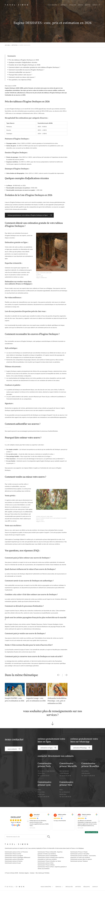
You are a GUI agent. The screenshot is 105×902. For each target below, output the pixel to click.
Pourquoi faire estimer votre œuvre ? (20, 75)
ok (48, 836)
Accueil (7, 45)
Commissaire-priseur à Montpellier (47, 855)
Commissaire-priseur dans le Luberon (81, 859)
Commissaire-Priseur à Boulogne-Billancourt (17, 857)
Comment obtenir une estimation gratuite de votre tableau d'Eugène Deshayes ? (34, 67)
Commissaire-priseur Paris (45, 765)
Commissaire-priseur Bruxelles (90, 765)
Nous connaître (52, 4)
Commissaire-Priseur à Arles (13, 853)
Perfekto (47, 873)
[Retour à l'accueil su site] (16, 4)
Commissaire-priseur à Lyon (13, 863)
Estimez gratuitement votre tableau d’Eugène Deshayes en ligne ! (28, 215)
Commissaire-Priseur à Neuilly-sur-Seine (49, 861)
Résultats (88, 4)
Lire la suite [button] (56, 827)
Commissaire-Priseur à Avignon (14, 855)
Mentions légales (24, 873)
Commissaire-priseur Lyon (45, 783)
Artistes (80, 4)
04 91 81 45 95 (66, 775)
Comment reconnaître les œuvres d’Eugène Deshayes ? (26, 70)
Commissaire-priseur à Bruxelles (14, 859)
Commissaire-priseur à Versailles (79, 853)
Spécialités (72, 4)
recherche (99, 5)
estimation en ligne (46, 748)
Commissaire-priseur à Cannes (14, 861)
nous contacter (86, 64)
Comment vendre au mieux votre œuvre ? (22, 77)
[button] (99, 821)
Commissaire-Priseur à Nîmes (46, 865)
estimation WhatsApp (80, 748)
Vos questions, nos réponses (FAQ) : (20, 80)
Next (66, 675)
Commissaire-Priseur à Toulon (78, 852)
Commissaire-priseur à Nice (45, 863)
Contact (32, 873)
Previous (58, 675)
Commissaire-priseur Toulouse (79, 861)
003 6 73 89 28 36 (89, 775)
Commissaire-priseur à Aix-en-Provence (16, 852)
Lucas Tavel (85, 56)
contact (94, 4)
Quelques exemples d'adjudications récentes (23, 62)
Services (63, 4)
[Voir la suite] (52, 723)
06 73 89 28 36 (44, 796)
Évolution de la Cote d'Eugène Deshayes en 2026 (24, 65)
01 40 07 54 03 (44, 775)
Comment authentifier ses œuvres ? (20, 72)
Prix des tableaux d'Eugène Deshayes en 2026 (24, 60)
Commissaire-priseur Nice (66, 783)
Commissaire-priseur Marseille (68, 765)
